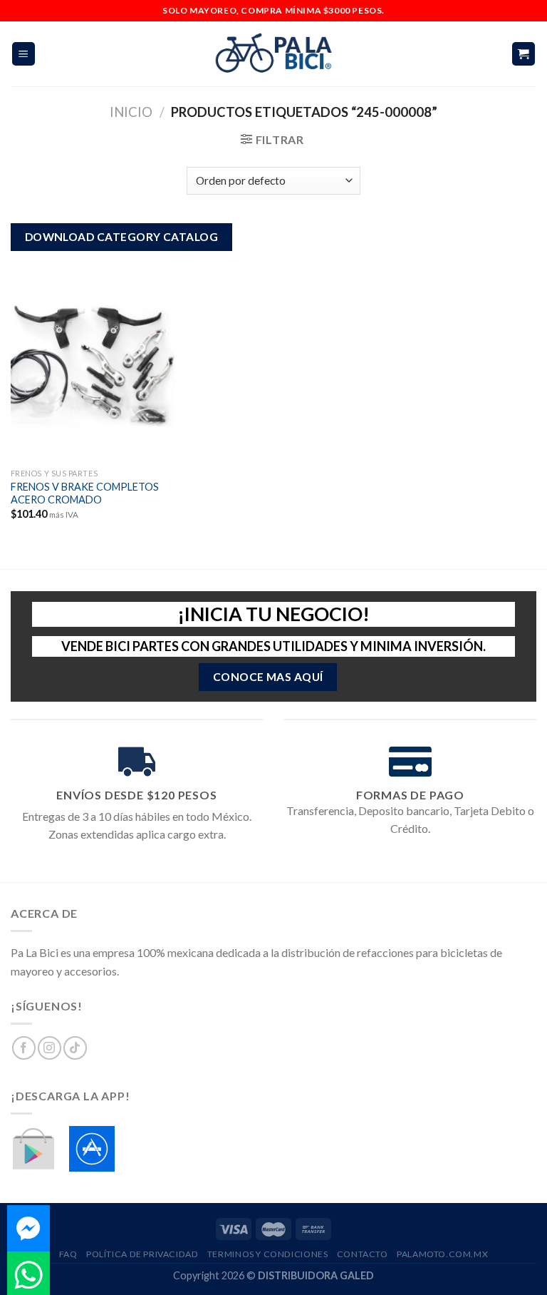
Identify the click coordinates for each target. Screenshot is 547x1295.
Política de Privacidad (142, 1254)
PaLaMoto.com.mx (442, 1254)
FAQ (68, 1254)
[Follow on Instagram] (49, 1048)
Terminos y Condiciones (267, 1254)
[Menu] (24, 54)
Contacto (362, 1254)
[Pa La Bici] (273, 54)
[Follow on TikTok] (75, 1048)
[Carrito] (524, 54)
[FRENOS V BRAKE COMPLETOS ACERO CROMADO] (94, 361)
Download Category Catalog (122, 236)
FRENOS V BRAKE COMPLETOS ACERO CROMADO (85, 493)
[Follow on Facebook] (24, 1048)
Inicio (131, 112)
